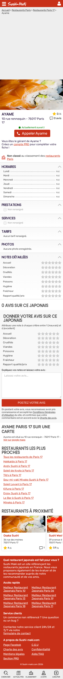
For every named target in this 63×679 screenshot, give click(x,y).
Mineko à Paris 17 (14, 502)
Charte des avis (48, 418)
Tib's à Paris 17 (12, 475)
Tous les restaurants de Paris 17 (23, 457)
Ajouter (56, 677)
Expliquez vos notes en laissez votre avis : (24, 370)
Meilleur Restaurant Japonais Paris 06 (44, 589)
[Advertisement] (31, 47)
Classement (31, 677)
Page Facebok (12, 644)
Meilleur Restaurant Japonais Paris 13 (15, 597)
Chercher (5, 677)
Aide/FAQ (38, 654)
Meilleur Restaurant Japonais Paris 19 (44, 597)
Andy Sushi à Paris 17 (16, 466)
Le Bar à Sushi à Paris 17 (18, 498)
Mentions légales (14, 654)
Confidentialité (41, 649)
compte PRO (21, 144)
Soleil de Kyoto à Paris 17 (18, 470)
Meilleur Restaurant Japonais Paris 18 (15, 604)
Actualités (18, 677)
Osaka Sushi (11, 535)
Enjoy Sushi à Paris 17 (16, 493)
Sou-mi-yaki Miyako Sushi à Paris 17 (25, 479)
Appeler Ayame (34, 133)
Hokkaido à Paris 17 (15, 461)
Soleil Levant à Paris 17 (17, 484)
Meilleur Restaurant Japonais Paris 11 (44, 604)
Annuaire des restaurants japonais (17, 3)
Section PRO (11, 658)
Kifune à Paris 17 (13, 488)
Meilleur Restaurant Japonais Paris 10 (15, 589)
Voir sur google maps (14, 439)
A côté (44, 677)
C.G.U (35, 644)
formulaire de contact (17, 633)
